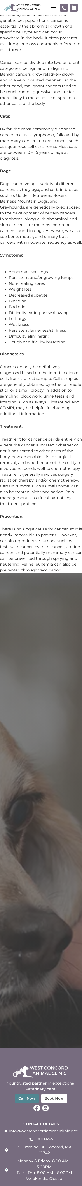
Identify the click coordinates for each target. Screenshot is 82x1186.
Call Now (44, 1139)
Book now (54, 1098)
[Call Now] (64, 8)
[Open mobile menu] (53, 7)
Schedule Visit (41, 822)
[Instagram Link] (45, 1109)
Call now (26, 1098)
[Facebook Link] (36, 1109)
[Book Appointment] (74, 8)
